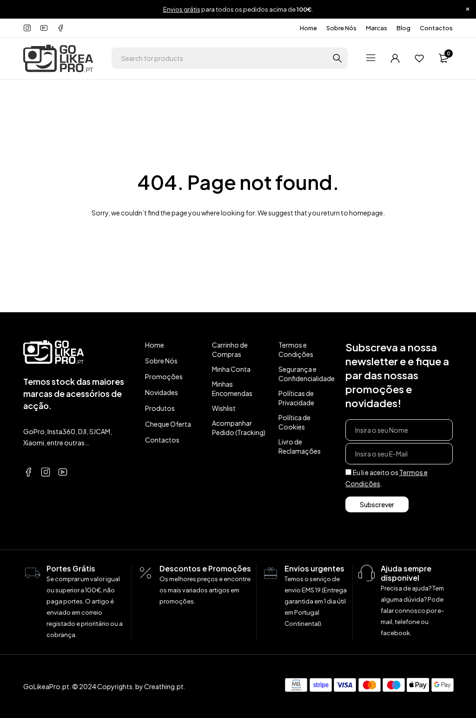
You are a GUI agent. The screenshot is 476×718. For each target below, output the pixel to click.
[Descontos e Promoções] (145, 573)
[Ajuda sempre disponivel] (366, 573)
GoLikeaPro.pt (46, 686)
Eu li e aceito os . (386, 478)
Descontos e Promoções (205, 568)
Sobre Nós (341, 28)
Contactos (436, 28)
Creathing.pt (164, 686)
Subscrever (377, 504)
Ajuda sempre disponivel (406, 573)
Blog (403, 28)
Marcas (376, 28)
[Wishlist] (419, 58)
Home (308, 28)
